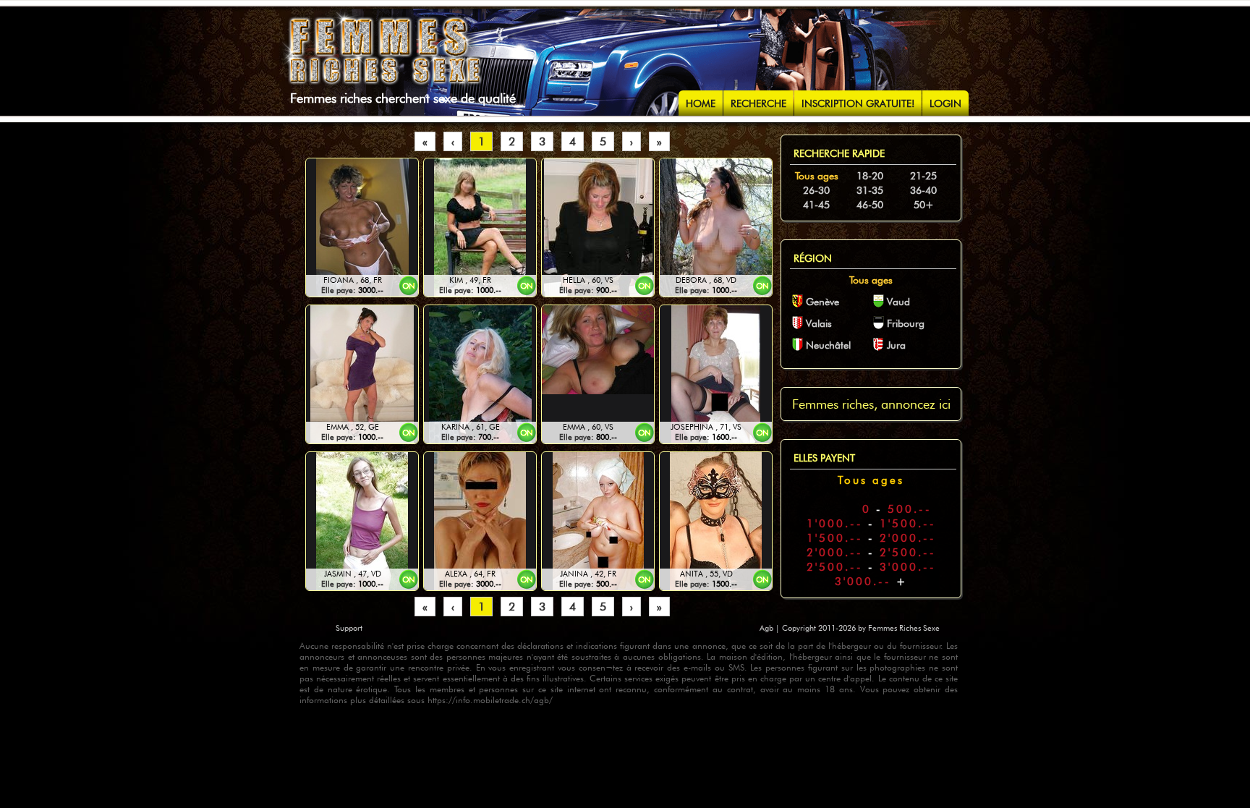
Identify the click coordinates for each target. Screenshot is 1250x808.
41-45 (816, 204)
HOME (700, 103)
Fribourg (905, 323)
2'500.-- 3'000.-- (871, 567)
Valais (819, 323)
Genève (822, 301)
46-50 (869, 204)
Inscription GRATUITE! (858, 103)
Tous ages (816, 176)
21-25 (923, 176)
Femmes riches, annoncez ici (871, 404)
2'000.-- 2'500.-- (871, 552)
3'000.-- (871, 581)
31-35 (869, 190)
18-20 (869, 176)
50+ (924, 204)
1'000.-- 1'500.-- (871, 523)
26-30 (816, 190)
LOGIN (945, 103)
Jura (896, 345)
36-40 (923, 190)
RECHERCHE (758, 103)
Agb (767, 628)
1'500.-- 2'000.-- (871, 538)
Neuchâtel (828, 345)
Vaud (898, 301)
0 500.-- (871, 509)
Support (349, 628)
